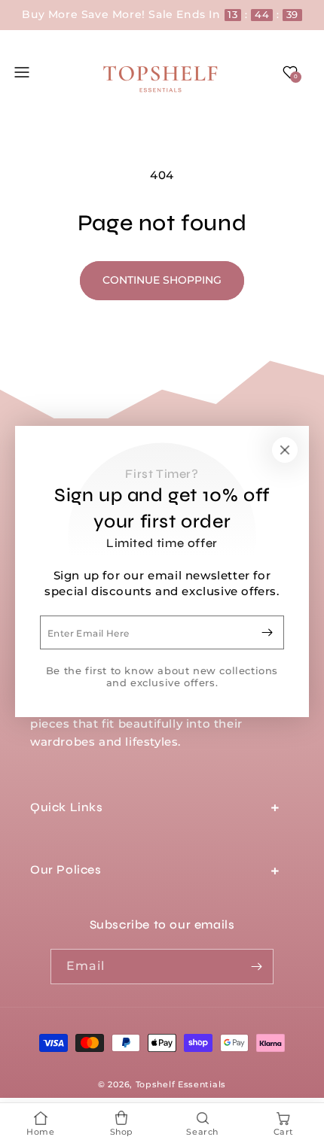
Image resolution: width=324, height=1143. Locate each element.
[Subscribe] (266, 632)
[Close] (284, 450)
